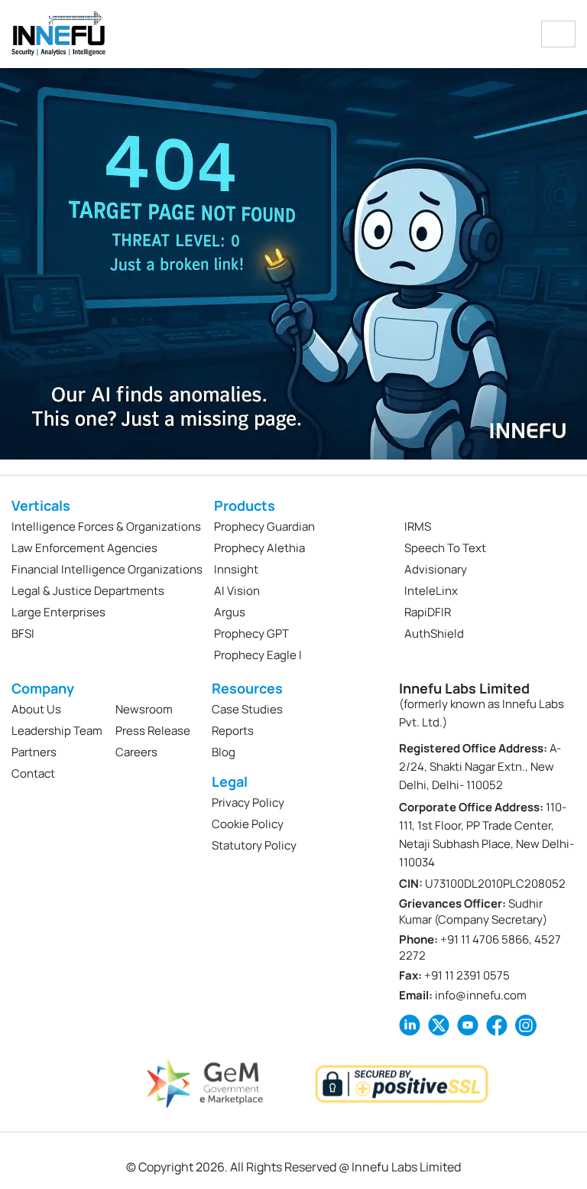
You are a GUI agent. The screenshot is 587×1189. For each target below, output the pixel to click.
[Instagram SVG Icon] (526, 1025)
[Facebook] (497, 1025)
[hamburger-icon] (558, 34)
